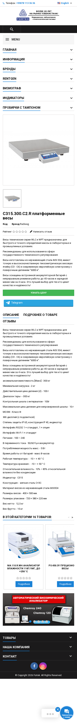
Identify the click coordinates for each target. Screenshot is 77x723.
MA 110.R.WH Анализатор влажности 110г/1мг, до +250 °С (23, 568)
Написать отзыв (42, 231)
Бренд (15, 224)
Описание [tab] (11, 315)
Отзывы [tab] (9, 321)
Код (5, 224)
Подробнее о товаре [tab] (40, 315)
